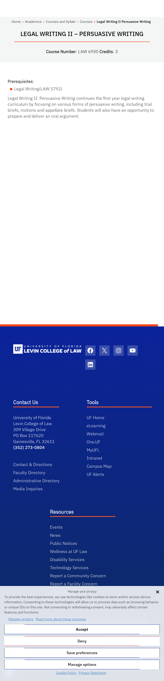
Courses (86, 21)
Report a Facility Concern (73, 584)
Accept (82, 629)
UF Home (95, 417)
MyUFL (93, 450)
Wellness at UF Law (68, 551)
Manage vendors (21, 619)
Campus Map (99, 466)
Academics (33, 21)
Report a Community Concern (78, 576)
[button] (157, 591)
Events (56, 527)
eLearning (96, 426)
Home (16, 21)
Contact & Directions (32, 464)
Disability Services (67, 559)
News (55, 535)
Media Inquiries (28, 489)
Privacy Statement (92, 673)
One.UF (93, 442)
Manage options (82, 664)
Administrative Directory (36, 480)
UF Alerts (95, 474)
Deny (82, 641)
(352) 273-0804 (29, 447)
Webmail (95, 434)
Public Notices (63, 543)
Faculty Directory (29, 472)
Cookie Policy (66, 673)
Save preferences (82, 652)
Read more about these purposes (61, 619)
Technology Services (69, 567)
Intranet (94, 458)
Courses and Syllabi (61, 21)
